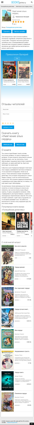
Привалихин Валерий (22, 17)
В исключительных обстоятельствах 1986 (24, 80)
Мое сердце (18, 330)
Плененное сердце (21, 393)
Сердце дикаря (20, 267)
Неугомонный (7, 232)
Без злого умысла (20, 246)
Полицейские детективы (14, 27)
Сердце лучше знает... (22, 309)
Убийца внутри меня (23, 232)
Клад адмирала (8, 80)
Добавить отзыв (7, 127)
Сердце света (19, 372)
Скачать (6, 31)
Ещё (17, 58)
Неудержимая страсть (22, 351)
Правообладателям (12, 422)
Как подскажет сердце (22, 288)
